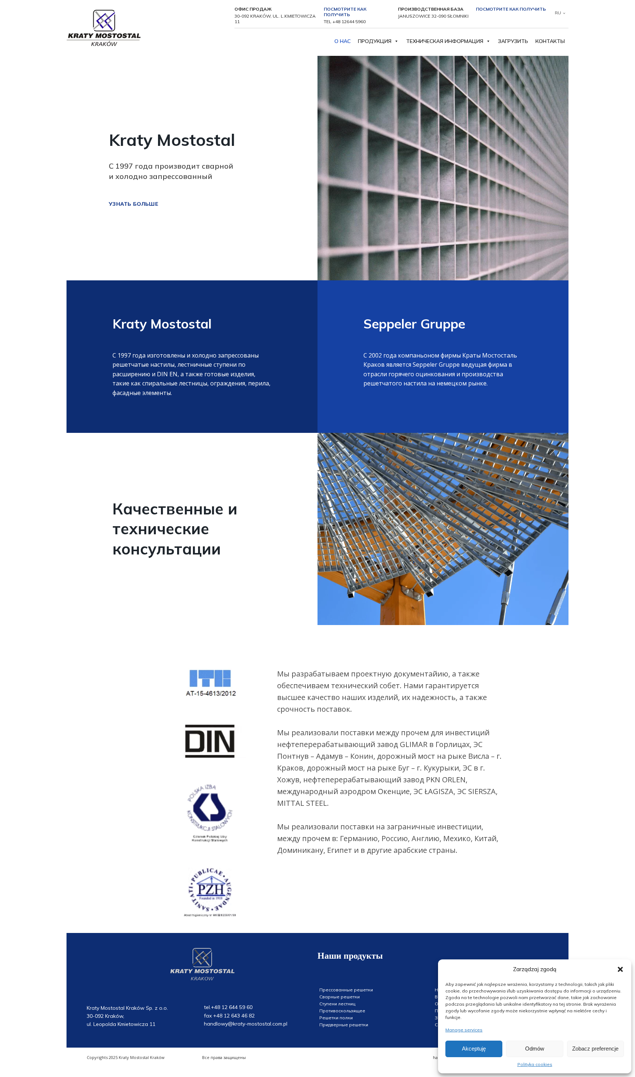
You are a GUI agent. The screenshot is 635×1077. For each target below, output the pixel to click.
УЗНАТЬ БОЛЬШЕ (133, 204)
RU (558, 12)
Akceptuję (474, 1048)
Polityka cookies (534, 1064)
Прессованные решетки (346, 989)
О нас (342, 41)
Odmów (534, 1048)
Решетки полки (336, 1017)
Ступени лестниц (337, 1003)
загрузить (513, 41)
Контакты (550, 41)
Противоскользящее (342, 1010)
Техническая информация (444, 41)
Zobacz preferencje (595, 1048)
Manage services (463, 1030)
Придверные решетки (343, 1024)
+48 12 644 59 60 (231, 1007)
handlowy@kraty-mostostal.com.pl (245, 1023)
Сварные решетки (339, 996)
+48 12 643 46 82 (234, 1015)
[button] (620, 969)
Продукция (374, 41)
